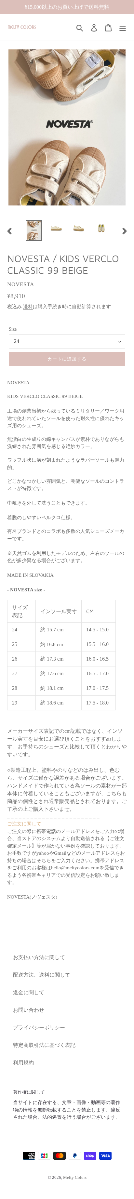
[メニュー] (122, 27)
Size (13, 329)
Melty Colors (75, 1177)
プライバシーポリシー (39, 1027)
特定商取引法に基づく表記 (44, 1045)
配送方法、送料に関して (41, 975)
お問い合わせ (28, 1010)
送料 (28, 306)
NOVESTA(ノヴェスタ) (32, 897)
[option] (34, 230)
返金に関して (28, 992)
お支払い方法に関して (39, 957)
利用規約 (23, 1062)
